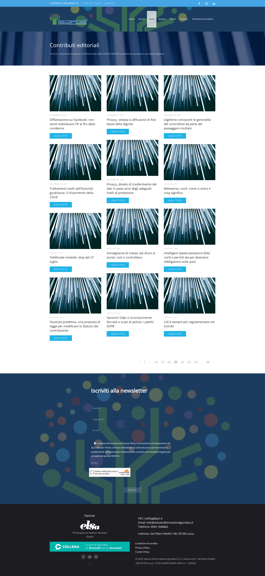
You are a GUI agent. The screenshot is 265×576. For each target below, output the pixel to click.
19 (162, 362)
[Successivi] (213, 362)
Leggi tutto (61, 135)
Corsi (151, 19)
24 (196, 362)
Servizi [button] (141, 19)
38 (208, 362)
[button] (90, 564)
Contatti (184, 19)
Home (131, 19)
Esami (173, 19)
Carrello (109, 3)
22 (182, 362)
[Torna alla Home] (69, 19)
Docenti (162, 19)
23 (189, 362)
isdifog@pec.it (153, 518)
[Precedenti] (140, 362)
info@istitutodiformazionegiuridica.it (170, 522)
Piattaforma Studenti (202, 19)
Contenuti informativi (64, 3)
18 (156, 362)
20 (169, 362)
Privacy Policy (128, 443)
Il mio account (91, 3)
